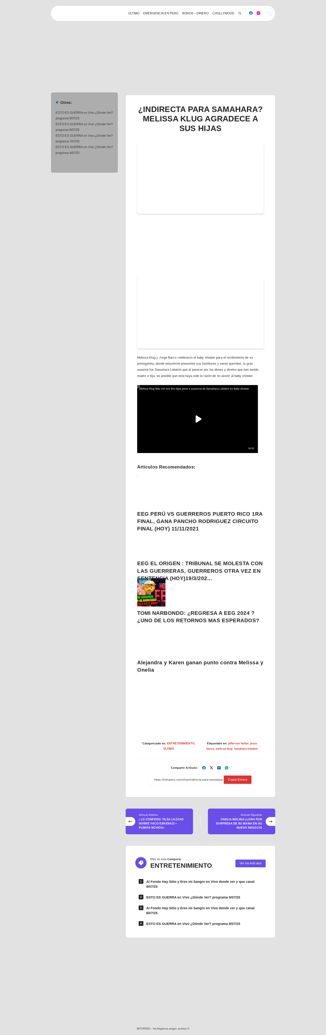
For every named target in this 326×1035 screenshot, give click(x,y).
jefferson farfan (238, 743)
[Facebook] (251, 13)
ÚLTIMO (134, 13)
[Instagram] (258, 13)
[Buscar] (240, 13)
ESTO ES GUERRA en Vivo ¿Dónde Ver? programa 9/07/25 (193, 897)
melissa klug (224, 748)
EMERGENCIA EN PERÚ (160, 13)
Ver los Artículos (250, 863)
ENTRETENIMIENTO (181, 743)
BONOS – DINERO (195, 13)
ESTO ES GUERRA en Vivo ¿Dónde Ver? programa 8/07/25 (193, 924)
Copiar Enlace (237, 779)
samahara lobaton (246, 748)
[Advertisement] (113, 49)
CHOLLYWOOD (223, 13)
